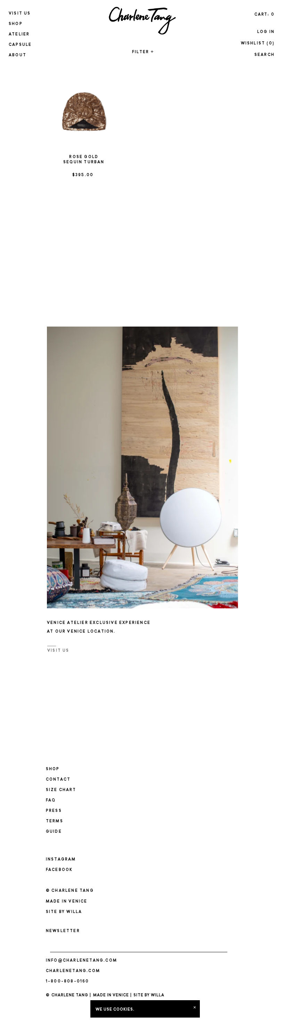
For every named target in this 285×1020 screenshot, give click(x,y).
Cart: (264, 15)
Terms (54, 821)
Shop (53, 769)
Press (54, 811)
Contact (58, 780)
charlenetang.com (73, 971)
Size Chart (61, 790)
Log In (266, 32)
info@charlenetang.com (81, 961)
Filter (142, 52)
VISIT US (58, 651)
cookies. (124, 1010)
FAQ (51, 801)
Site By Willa (64, 912)
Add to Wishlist (102, 82)
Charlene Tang (69, 995)
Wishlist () (258, 44)
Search (264, 55)
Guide (54, 832)
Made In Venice (111, 995)
